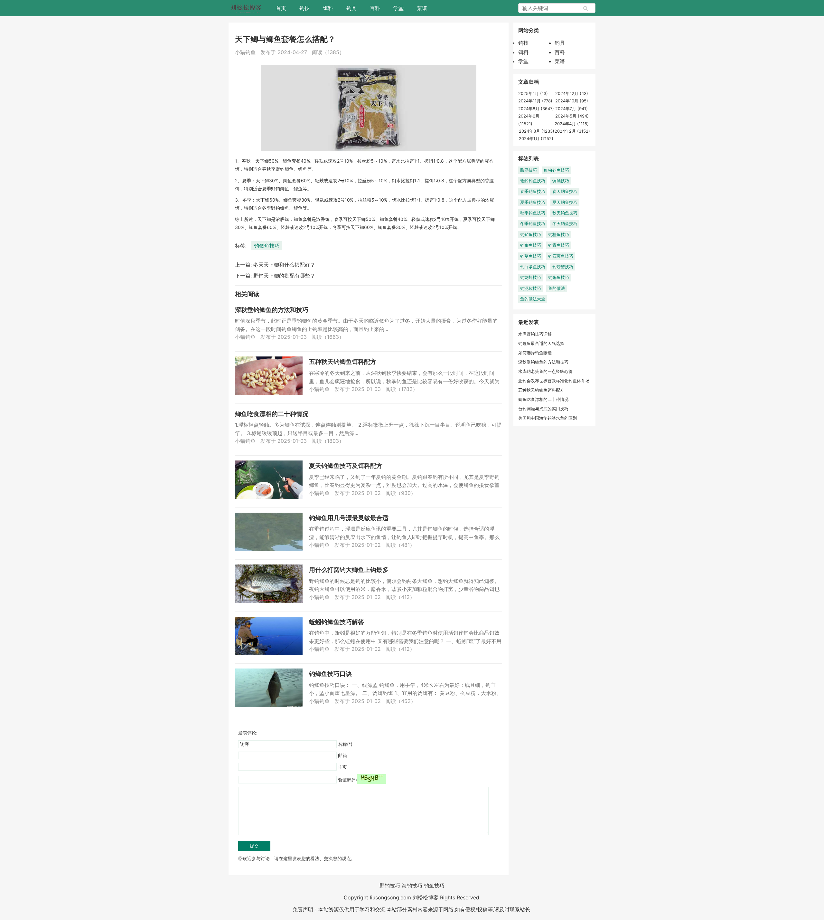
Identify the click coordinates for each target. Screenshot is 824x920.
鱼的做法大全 (532, 298)
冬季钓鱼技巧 (532, 223)
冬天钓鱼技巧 (564, 223)
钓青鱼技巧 (558, 245)
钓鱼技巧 (434, 885)
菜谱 (422, 8)
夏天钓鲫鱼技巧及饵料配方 (345, 465)
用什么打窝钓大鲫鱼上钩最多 (349, 570)
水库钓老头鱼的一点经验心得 (545, 371)
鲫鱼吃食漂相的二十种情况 (271, 414)
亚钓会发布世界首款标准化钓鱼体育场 (553, 380)
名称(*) (345, 744)
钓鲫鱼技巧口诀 (330, 674)
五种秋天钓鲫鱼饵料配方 (342, 361)
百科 (375, 8)
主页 (342, 767)
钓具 (351, 8)
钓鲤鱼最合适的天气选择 (541, 343)
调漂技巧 (560, 180)
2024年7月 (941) (571, 108)
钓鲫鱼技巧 (267, 245)
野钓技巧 (389, 885)
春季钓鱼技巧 (532, 191)
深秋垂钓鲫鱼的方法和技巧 (271, 310)
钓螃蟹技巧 (562, 266)
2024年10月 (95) (571, 100)
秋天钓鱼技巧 (564, 212)
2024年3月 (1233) (536, 131)
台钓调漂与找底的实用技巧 (543, 408)
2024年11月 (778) (535, 100)
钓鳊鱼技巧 (558, 277)
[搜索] (585, 8)
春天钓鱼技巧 (564, 191)
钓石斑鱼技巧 (560, 256)
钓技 (304, 8)
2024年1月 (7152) (536, 138)
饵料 (328, 8)
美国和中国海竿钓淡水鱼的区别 (547, 418)
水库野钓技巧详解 (535, 334)
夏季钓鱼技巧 (532, 202)
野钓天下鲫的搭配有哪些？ (284, 275)
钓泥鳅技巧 (530, 288)
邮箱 (342, 755)
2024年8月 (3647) (536, 108)
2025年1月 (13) (533, 93)
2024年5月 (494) (572, 116)
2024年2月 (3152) (572, 131)
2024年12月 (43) (571, 93)
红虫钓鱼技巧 (556, 170)
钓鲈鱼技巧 (530, 234)
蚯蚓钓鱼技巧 (532, 180)
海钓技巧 (412, 885)
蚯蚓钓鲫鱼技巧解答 (336, 622)
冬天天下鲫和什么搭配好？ (284, 264)
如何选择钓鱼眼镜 (535, 352)
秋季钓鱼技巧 (532, 212)
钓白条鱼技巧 (532, 266)
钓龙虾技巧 (530, 277)
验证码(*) (347, 779)
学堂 (398, 8)
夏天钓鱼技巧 (564, 202)
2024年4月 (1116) (572, 123)
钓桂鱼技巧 (558, 234)
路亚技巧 (528, 170)
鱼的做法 (556, 288)
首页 (281, 8)
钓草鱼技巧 (530, 256)
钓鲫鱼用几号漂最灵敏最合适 (349, 518)
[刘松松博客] (246, 8)
